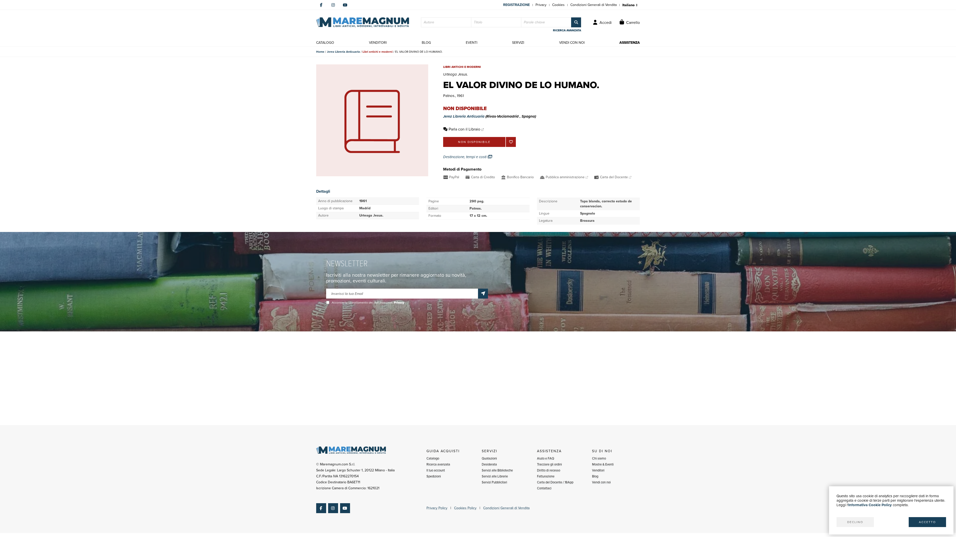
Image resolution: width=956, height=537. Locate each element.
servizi (518, 42)
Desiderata (489, 464)
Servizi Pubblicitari (494, 482)
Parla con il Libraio (464, 129)
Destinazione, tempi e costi (465, 156)
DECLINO (855, 522)
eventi (471, 42)
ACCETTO (927, 522)
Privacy (541, 4)
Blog (595, 476)
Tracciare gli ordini (549, 464)
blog (426, 42)
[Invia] (483, 294)
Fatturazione (545, 476)
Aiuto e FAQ (545, 458)
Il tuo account (435, 470)
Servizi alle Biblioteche (497, 470)
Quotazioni (489, 458)
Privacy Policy (436, 508)
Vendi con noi (601, 482)
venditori (378, 42)
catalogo (325, 42)
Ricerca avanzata (438, 464)
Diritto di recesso (548, 470)
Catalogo (432, 458)
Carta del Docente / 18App (555, 482)
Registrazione (516, 4)
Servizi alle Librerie (495, 476)
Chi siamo (599, 458)
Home (320, 51)
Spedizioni (433, 476)
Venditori (598, 470)
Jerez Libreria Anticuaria (343, 51)
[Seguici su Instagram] (333, 5)
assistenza (629, 42)
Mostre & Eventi (603, 464)
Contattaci (544, 488)
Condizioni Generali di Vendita (593, 4)
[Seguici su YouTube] (345, 5)
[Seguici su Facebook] (321, 5)
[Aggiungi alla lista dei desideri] (511, 142)
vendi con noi (572, 42)
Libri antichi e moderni (377, 51)
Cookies (558, 4)
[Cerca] (576, 22)
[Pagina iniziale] (362, 22)
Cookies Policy (465, 508)
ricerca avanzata (567, 30)
